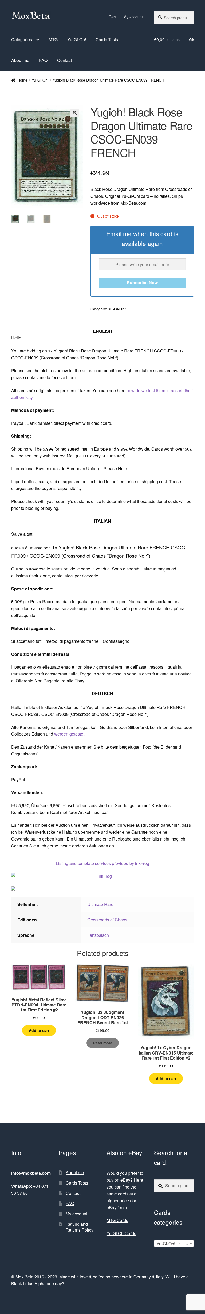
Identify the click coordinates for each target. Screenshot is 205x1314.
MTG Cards (117, 1220)
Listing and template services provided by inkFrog (102, 863)
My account (133, 16)
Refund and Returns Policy (79, 1227)
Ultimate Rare (100, 904)
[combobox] (174, 1243)
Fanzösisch (98, 935)
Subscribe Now (142, 282)
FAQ (43, 60)
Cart (112, 16)
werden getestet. (69, 734)
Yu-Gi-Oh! (76, 39)
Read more (102, 1043)
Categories (21, 39)
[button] (74, 113)
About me (20, 60)
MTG (53, 39)
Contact (64, 60)
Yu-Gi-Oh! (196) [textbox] (172, 1244)
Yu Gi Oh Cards (121, 1233)
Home (22, 80)
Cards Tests (107, 39)
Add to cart (39, 1030)
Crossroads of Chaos (107, 920)
